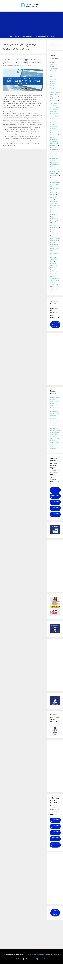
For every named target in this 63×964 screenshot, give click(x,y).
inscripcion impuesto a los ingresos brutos (15, 141)
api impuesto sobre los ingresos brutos (16, 113)
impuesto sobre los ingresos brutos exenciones (16, 133)
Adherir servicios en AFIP (53, 64)
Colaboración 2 (55, 496)
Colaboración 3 (55, 502)
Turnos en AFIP (54, 284)
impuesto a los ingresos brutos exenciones (27, 120)
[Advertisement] (31, 22)
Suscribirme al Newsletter (55, 324)
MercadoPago (54, 210)
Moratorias (53, 218)
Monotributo (54, 214)
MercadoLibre (54, 205)
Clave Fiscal (53, 100)
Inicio (10, 36)
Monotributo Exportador (41, 36)
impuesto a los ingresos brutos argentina (25, 117)
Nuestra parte (54, 221)
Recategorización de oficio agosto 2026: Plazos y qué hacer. (54, 401)
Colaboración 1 (55, 490)
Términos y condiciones (38, 955)
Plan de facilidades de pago (54, 244)
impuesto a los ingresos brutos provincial (14, 122)
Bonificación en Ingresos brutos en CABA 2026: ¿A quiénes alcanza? (55, 432)
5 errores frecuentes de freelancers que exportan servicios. (55, 422)
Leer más (32, 107)
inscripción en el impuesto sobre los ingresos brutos (23, 140)
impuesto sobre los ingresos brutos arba (29, 126)
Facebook (34, 959)
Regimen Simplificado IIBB (54, 265)
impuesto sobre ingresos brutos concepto (23, 124)
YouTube (26, 959)
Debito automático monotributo (54, 139)
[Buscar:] (55, 45)
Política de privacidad (52, 955)
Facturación (53, 175)
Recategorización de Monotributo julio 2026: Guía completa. (54, 411)
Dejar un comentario (10, 145)
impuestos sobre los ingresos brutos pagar (17, 138)
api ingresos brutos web (15, 115)
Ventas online (54, 289)
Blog (52, 36)
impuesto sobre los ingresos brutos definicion (26, 131)
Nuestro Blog (42, 959)
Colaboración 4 (55, 508)
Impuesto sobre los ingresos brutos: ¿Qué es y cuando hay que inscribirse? (23, 61)
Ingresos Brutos (9, 111)
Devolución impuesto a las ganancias (54, 154)
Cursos (17, 36)
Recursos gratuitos (27, 36)
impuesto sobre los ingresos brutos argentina (16, 127)
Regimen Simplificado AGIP (54, 259)
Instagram (19, 959)
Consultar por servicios (55, 912)
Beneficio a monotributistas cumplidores (55, 83)
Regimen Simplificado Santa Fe (54, 272)
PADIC (52, 229)
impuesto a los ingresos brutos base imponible (16, 119)
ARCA (52, 79)
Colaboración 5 (55, 514)
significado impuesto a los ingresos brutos (30, 143)
